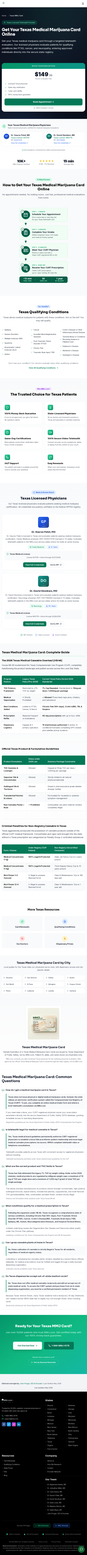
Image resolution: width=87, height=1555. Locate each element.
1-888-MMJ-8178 (60, 1345)
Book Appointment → (43, 102)
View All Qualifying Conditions (42, 368)
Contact (50, 1468)
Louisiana (50, 1416)
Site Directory (43, 1526)
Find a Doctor (52, 1449)
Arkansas (71, 1405)
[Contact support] (81, 1549)
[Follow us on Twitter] (9, 1424)
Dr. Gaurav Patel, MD (43, 532)
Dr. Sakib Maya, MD (54, 1510)
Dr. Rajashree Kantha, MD (56, 1484)
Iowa (70, 1413)
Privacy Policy (56, 1542)
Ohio (70, 1434)
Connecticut (51, 1409)
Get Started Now (26, 1345)
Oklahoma (51, 1438)
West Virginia (73, 1445)
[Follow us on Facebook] (4, 1424)
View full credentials (18, 143)
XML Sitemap (63, 1526)
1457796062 (61, 140)
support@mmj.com (11, 1419)
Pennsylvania (73, 1438)
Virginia (50, 1445)
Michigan (50, 1420)
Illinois (49, 1413)
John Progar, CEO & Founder (31, 1383)
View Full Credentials (34, 565)
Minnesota (72, 1420)
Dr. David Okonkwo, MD (43, 591)
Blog (5, 1475)
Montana (71, 1424)
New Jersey (51, 1427)
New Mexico (73, 1427)
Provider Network (54, 1472)
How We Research (54, 1464)
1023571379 (18, 140)
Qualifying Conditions (12, 1464)
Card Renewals (9, 1461)
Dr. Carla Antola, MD (54, 1492)
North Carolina (73, 1431)
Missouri (50, 1424)
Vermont (71, 1442)
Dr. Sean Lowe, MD (54, 1503)
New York (51, 1431)
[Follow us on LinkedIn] (19, 1424)
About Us (50, 1461)
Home (4, 16)
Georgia (71, 1409)
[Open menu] (83, 3)
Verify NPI (54, 565)
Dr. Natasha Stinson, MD (56, 1506)
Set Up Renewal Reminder (45, 1362)
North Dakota (52, 1434)
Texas (49, 1442)
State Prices (8, 1468)
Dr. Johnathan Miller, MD (56, 1488)
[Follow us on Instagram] (14, 1424)
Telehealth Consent (71, 1542)
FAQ (5, 1472)
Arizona (50, 1405)
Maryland (71, 1416)
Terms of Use (42, 1542)
